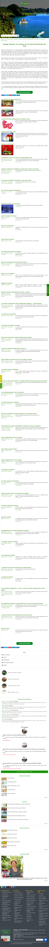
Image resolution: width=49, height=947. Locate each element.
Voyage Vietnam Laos (31, 942)
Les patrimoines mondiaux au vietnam (11, 251)
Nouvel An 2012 (5, 628)
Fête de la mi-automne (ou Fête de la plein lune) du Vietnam (16, 337)
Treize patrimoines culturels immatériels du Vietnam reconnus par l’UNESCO (21, 426)
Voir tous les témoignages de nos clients (24, 771)
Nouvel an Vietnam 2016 (7, 225)
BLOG (11, 39)
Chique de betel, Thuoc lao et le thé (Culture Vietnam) (15, 493)
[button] (18, 10)
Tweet (6, 647)
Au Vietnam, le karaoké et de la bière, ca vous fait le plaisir (16, 180)
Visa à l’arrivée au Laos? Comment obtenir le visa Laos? (18, 819)
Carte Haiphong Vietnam (12, 781)
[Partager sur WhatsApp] (2, 887)
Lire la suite (17, 103)
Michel (3, 719)
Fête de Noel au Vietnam (7, 239)
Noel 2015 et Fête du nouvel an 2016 (10, 203)
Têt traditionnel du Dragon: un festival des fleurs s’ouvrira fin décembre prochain (22, 603)
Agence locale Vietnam (28, 943)
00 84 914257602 (25, 934)
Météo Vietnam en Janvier (12, 837)
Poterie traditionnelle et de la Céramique (11, 460)
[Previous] (2, 19)
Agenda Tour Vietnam (6, 701)
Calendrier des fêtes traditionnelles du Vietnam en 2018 (15, 119)
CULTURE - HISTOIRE (17, 39)
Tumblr (18, 647)
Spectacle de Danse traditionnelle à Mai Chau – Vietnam (15, 292)
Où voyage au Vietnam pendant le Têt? (11, 99)
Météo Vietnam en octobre (12, 830)
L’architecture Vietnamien (7, 469)
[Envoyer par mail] (9, 887)
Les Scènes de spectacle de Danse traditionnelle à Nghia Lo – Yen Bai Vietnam (21, 303)
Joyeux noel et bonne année (8, 131)
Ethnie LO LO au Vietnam (7, 273)
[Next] (46, 19)
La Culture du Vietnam (7, 577)
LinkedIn (13, 647)
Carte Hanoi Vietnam (11, 789)
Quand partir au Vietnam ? (12, 834)
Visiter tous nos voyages (24, 92)
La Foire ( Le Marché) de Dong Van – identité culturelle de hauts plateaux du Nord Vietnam (24, 381)
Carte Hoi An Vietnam (11, 793)
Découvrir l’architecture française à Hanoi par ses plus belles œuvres (19, 413)
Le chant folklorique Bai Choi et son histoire (12, 392)
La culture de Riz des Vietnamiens (10, 481)
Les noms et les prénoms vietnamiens (11, 190)
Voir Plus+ (46, 797)
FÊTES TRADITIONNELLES (8, 662)
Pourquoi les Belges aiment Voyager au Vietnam (16, 815)
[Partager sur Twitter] (6, 887)
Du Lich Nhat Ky (43, 942)
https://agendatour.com (20, 939)
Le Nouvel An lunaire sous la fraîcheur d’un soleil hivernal (16, 567)
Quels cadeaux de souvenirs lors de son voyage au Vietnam (16, 359)
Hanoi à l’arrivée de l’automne (9, 216)
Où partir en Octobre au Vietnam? (14, 672)
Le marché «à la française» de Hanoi (10, 325)
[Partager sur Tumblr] (15, 887)
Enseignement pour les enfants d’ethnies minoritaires (15, 530)
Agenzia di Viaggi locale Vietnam (18, 943)
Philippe (3, 705)
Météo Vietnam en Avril (11, 845)
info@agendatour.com (26, 9)
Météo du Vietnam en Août (13, 692)
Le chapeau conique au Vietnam (9, 541)
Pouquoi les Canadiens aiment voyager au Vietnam (17, 811)
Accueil (7, 39)
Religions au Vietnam (6, 283)
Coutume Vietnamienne (7, 109)
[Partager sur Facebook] (4, 887)
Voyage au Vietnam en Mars (13, 679)
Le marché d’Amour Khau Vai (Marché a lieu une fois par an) (16, 615)
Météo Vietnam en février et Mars (13, 841)
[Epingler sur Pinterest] (11, 887)
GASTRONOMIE (6, 659)
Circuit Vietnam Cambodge (23, 942)
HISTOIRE (5, 665)
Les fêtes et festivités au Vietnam (9, 505)
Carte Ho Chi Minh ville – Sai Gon (13, 785)
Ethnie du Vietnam (6, 654)
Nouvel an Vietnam (6, 517)
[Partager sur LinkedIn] (13, 887)
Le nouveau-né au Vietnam (8, 555)
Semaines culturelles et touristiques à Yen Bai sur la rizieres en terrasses (20, 169)
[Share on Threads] (7, 887)
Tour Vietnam (38, 942)
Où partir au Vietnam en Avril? (14, 685)
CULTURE (25, 39)
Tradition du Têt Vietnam (7, 144)
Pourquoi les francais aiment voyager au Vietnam (16, 807)
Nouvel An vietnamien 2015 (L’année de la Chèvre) (14, 262)
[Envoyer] (17, 35)
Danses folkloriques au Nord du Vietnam (11, 437)
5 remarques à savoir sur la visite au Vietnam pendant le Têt (16, 157)
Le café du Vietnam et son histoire (10, 402)
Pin (10, 647)
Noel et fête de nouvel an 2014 (9, 449)
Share (3, 647)
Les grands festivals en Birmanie (9, 369)
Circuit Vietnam (15, 942)
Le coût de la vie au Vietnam (8, 314)
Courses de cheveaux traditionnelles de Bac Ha (13, 348)
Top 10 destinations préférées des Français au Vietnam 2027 (18, 804)
